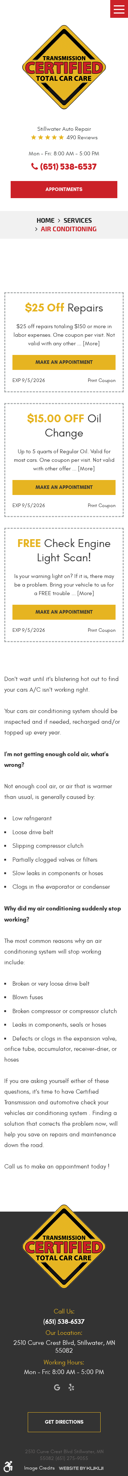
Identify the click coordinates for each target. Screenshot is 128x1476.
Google (57, 1387)
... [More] (88, 343)
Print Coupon (102, 380)
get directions (64, 1422)
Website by (81, 1468)
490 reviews (81, 137)
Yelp (71, 1387)
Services (78, 220)
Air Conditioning (69, 228)
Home (45, 220)
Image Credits (39, 1468)
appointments (64, 189)
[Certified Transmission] (64, 67)
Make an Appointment (64, 362)
